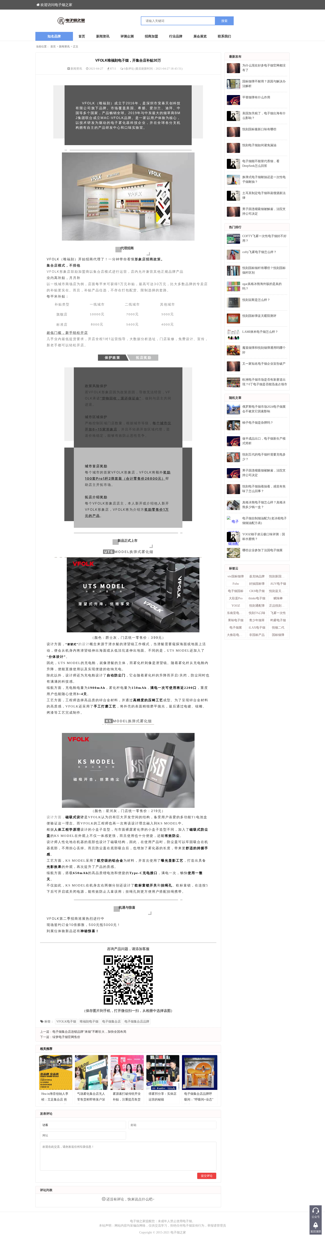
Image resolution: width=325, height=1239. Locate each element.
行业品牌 (175, 36)
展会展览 (200, 36)
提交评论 (206, 1175)
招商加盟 (151, 36)
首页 (81, 36)
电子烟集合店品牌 (136, 1021)
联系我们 (224, 36)
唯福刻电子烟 (89, 1021)
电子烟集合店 (111, 1021)
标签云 (233, 568)
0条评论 (129, 68)
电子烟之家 (178, 1232)
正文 (75, 46)
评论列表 (46, 1190)
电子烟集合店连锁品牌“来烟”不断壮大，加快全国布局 (89, 1031)
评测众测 (127, 36)
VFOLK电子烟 (66, 1021)
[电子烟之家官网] (98, 21)
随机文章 (235, 397)
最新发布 (235, 56)
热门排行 (235, 227)
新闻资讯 (102, 36)
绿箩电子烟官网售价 (66, 1037)
